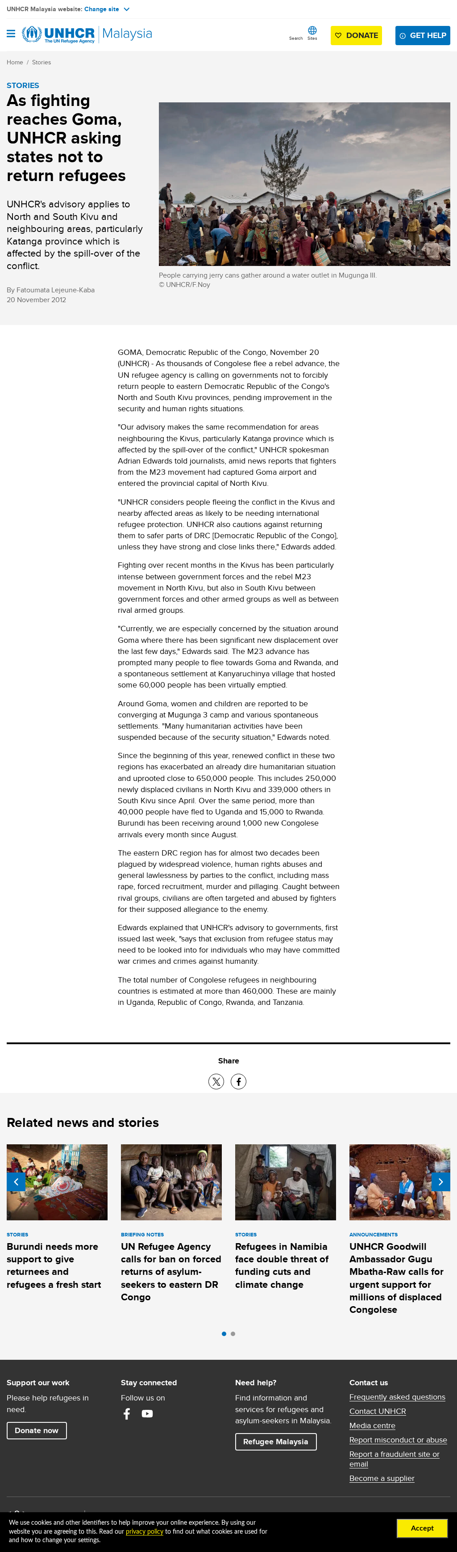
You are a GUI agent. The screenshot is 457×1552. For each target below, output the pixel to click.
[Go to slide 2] (235, 1336)
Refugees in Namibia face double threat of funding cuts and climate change (281, 1265)
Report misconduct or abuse (398, 1440)
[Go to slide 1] (226, 1336)
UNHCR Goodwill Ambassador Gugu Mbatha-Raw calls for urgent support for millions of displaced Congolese (396, 1278)
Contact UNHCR (377, 1411)
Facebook (127, 1414)
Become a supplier (382, 1478)
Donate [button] (362, 35)
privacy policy (144, 1532)
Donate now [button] (36, 1430)
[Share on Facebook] (238, 1081)
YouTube (147, 1414)
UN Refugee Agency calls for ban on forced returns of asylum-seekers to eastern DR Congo (171, 1271)
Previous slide (16, 1181)
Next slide (441, 1181)
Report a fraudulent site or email (394, 1459)
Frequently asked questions (397, 1397)
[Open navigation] (11, 34)
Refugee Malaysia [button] (279, 1441)
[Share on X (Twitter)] (216, 1081)
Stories (41, 62)
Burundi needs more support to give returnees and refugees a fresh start (54, 1265)
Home (15, 62)
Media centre (372, 1425)
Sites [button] (312, 38)
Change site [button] (101, 8)
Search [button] (296, 38)
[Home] (52, 34)
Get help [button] (430, 35)
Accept (422, 1528)
